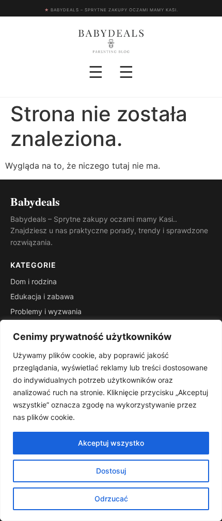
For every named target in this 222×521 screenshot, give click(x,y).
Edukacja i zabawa (42, 296)
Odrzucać (111, 498)
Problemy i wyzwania (46, 311)
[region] (111, 420)
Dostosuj (111, 470)
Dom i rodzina (33, 281)
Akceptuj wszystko (111, 442)
